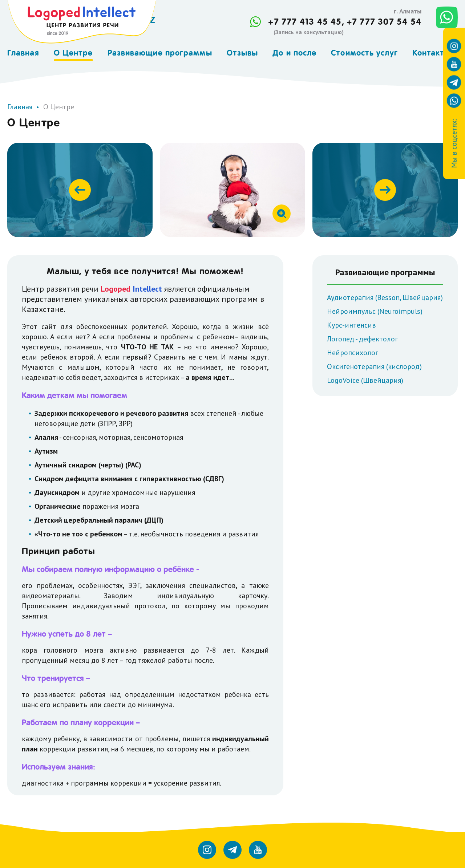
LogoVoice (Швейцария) (365, 380)
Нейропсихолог (352, 352)
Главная (23, 52)
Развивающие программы (160, 52)
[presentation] (80, 190)
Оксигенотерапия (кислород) (374, 366)
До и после (294, 52)
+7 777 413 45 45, (306, 22)
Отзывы (242, 52)
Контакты (431, 52)
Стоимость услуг (364, 52)
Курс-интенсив (351, 325)
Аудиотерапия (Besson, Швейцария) (385, 297)
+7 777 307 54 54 (384, 22)
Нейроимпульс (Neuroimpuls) (374, 311)
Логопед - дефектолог (362, 339)
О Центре (73, 52)
